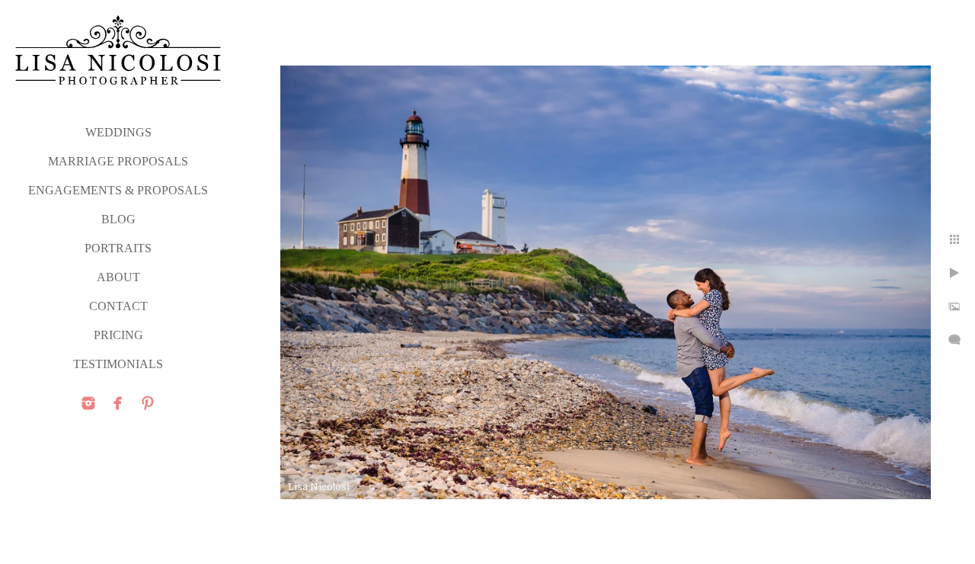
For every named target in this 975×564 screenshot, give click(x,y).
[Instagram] (88, 403)
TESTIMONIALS (118, 363)
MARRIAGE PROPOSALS (118, 161)
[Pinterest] (148, 403)
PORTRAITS (118, 248)
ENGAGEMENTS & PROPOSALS (118, 190)
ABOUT (118, 277)
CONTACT (118, 306)
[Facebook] (118, 403)
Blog (118, 219)
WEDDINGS (118, 132)
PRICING (118, 334)
